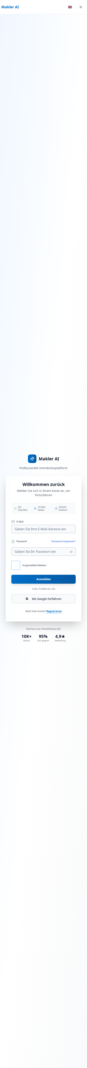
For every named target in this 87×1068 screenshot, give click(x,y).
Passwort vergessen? (63, 541)
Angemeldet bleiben (34, 565)
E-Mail (19, 521)
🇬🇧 (70, 7)
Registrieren (54, 611)
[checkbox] (15, 565)
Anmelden (43, 579)
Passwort (21, 541)
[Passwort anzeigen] (71, 551)
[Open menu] (81, 7)
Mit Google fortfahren (47, 599)
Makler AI (10, 6)
